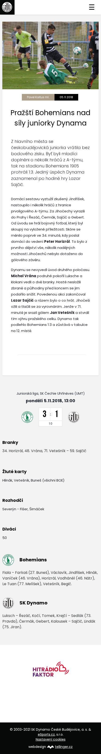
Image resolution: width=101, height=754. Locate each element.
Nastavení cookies (51, 739)
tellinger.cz (64, 746)
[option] (50, 670)
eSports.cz (46, 734)
